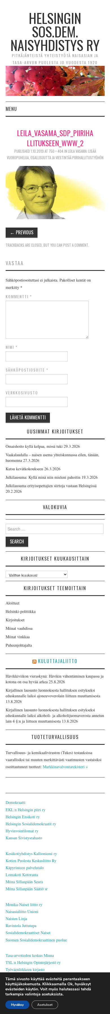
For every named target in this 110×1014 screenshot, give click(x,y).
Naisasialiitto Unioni (22, 911)
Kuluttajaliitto (58, 660)
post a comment (75, 245)
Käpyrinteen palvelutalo (25, 867)
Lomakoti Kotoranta (22, 874)
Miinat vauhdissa (19, 628)
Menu (11, 108)
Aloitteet (12, 603)
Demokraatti (15, 802)
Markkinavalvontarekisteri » (65, 766)
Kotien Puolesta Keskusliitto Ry (31, 860)
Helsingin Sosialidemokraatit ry (31, 823)
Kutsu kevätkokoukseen (24, 468)
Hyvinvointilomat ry (22, 830)
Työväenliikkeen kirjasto (25, 969)
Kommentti (19, 296)
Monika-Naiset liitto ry (24, 904)
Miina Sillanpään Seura (24, 881)
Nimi (12, 347)
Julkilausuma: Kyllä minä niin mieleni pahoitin (43, 477)
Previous (21, 232)
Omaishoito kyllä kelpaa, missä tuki (34, 446)
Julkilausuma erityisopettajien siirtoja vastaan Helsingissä (51, 485)
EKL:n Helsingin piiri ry (25, 809)
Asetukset (44, 1004)
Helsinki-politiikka (21, 611)
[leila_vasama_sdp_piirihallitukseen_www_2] (55, 191)
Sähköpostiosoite (27, 370)
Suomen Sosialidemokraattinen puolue (36, 940)
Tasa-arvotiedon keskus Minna (30, 955)
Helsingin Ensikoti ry (23, 816)
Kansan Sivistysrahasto (24, 837)
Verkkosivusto (22, 392)
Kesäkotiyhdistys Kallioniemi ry (31, 853)
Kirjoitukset (15, 619)
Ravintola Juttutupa (21, 925)
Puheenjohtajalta (19, 645)
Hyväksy (17, 1004)
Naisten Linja (16, 918)
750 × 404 (56, 151)
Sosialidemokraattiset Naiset (28, 932)
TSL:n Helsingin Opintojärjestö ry (33, 962)
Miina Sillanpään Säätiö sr (27, 888)
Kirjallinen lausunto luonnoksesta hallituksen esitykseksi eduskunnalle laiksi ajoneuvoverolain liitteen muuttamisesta (53, 692)
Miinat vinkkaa (18, 636)
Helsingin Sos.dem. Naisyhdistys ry (55, 31)
